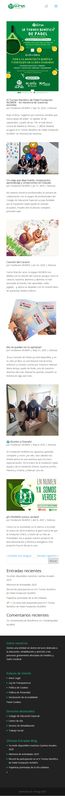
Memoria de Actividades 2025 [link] (21, 584)
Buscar (53, 560)
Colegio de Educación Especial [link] (24, 715)
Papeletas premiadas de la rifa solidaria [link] (26, 597)
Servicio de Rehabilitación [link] (22, 725)
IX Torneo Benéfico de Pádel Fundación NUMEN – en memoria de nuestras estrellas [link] (29, 102)
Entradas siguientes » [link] (48, 555)
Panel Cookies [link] (13, 702)
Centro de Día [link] (16, 720)
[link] (16, 6)
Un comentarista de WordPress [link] (22, 620)
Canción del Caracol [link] (18, 262)
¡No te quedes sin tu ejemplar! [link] (23, 347)
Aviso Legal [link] (14, 678)
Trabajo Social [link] (16, 730)
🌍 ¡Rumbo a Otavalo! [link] (19, 441)
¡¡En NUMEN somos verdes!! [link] (22, 517)
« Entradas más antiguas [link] (19, 555)
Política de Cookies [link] (18, 687)
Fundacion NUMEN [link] (20, 108)
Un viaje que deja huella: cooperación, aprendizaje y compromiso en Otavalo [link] (28, 181)
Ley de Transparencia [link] (20, 682)
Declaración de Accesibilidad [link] (23, 697)
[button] (56, 8)
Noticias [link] (52, 108)
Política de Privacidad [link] (19, 692)
